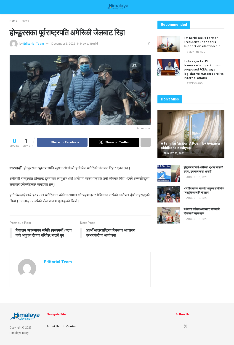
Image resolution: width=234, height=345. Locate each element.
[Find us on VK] (201, 326)
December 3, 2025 (63, 43)
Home (13, 20)
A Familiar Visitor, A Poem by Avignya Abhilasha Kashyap (191, 145)
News (25, 20)
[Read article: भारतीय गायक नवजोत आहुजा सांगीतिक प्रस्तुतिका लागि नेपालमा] (168, 194)
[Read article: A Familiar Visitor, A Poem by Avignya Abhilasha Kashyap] (190, 134)
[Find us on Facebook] (177, 326)
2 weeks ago (194, 83)
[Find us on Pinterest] (193, 326)
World (94, 43)
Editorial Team (33, 43)
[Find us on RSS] (209, 326)
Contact (71, 326)
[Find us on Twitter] (185, 326)
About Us (53, 326)
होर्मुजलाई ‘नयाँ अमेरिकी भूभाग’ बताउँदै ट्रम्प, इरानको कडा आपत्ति (203, 169)
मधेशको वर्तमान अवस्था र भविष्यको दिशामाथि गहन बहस (202, 211)
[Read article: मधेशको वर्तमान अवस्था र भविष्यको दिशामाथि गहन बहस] (168, 215)
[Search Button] (222, 7)
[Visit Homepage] (117, 7)
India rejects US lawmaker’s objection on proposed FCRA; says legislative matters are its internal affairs (203, 69)
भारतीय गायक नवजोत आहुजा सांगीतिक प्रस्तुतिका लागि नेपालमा (204, 190)
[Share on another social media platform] (146, 142)
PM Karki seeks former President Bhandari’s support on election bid (202, 42)
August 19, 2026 (196, 177)
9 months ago (195, 51)
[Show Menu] (11, 7)
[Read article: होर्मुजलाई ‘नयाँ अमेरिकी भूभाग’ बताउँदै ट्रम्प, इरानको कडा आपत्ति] (168, 173)
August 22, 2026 (173, 153)
